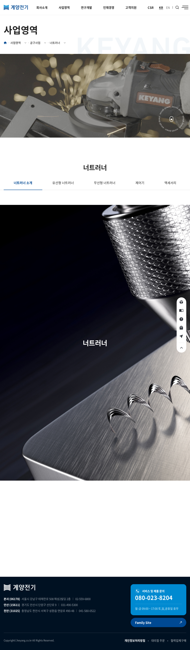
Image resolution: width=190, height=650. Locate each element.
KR (161, 7)
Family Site (143, 622)
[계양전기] (16, 7)
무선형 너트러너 (104, 182)
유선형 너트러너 (63, 182)
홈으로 (5, 42)
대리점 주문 (158, 640)
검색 (177, 7)
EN (168, 7)
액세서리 (170, 182)
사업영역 (64, 7)
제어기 (139, 182)
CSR (151, 7)
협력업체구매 (178, 640)
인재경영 (108, 7)
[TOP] (181, 348)
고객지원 (131, 7)
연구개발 (86, 7)
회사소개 (42, 7)
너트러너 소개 (23, 182)
